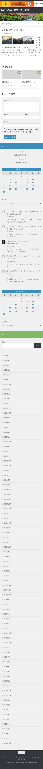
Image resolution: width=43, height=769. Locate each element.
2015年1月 (7, 408)
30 (27, 189)
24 (33, 186)
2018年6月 (7, 360)
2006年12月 (7, 633)
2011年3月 (7, 489)
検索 (3, 342)
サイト (6, 121)
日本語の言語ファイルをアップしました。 (21, 241)
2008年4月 (7, 566)
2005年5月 (7, 719)
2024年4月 (7, 356)
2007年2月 (7, 623)
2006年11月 (7, 638)
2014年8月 (7, 423)
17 (33, 182)
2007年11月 (7, 590)
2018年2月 (7, 370)
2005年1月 (7, 738)
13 (10, 182)
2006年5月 (7, 666)
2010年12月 (7, 504)
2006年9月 (7, 647)
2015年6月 (7, 399)
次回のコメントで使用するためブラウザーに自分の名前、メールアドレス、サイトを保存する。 (21, 130)
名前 (6, 114)
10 (33, 179)
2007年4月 (7, 614)
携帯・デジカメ (7, 24)
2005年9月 (7, 700)
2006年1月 (7, 686)
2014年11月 (7, 418)
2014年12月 (7, 413)
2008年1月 (7, 580)
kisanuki (7, 34)
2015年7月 (7, 394)
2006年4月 (7, 671)
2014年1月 (7, 437)
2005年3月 (7, 729)
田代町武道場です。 (29, 82)
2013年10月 (7, 442)
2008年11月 (7, 547)
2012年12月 (7, 461)
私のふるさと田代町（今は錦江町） (16, 10)
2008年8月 (7, 556)
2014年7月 (7, 427)
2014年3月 (7, 432)
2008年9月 (7, 552)
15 (21, 182)
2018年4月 (7, 365)
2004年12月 (7, 743)
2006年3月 (7, 676)
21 (16, 186)
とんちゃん (16, 229)
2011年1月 (7, 499)
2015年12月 (7, 384)
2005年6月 (7, 714)
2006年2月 (7, 681)
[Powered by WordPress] (14, 762)
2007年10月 (7, 595)
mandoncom (11, 244)
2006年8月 (7, 652)
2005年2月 (7, 733)
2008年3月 (7, 571)
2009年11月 (7, 528)
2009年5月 (7, 537)
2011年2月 (7, 494)
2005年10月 (7, 695)
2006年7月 (7, 657)
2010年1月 (7, 518)
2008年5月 (7, 561)
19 (4, 186)
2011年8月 (7, 480)
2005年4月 (7, 724)
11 (38, 179)
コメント (7, 100)
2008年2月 (7, 576)
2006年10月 (7, 643)
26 (4, 189)
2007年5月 (7, 609)
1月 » (5, 192)
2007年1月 (7, 628)
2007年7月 (7, 604)
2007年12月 (7, 585)
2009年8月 (7, 533)
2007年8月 (7, 600)
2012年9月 (7, 470)
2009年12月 (7, 523)
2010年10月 (7, 509)
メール (25, 114)
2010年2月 (7, 513)
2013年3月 (7, 451)
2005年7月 (7, 710)
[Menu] (40, 10)
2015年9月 (7, 389)
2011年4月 (7, 485)
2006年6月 (7, 662)
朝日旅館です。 (7, 82)
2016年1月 (7, 379)
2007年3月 (7, 619)
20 (10, 186)
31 (33, 189)
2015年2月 (7, 403)
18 (38, 182)
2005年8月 (7, 705)
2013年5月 (7, 446)
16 (27, 182)
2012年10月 (7, 466)
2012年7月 (7, 475)
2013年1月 (7, 456)
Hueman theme (32, 762)
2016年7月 (7, 375)
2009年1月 (7, 542)
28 (16, 189)
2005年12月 (7, 690)
